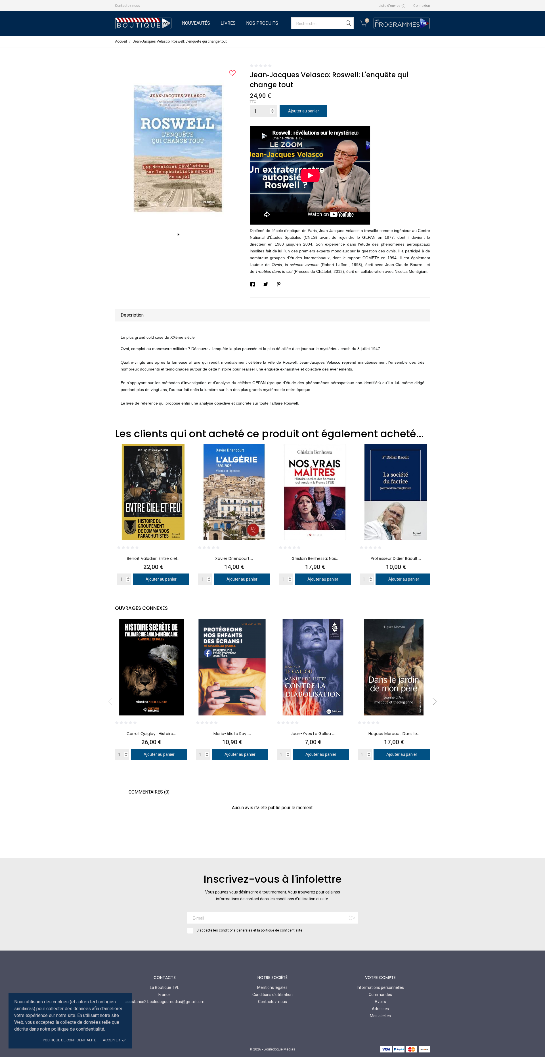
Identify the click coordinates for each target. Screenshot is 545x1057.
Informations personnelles (380, 987)
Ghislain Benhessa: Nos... (315, 558)
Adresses (380, 1008)
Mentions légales (272, 987)
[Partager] (252, 284)
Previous (112, 701)
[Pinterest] (278, 284)
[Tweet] (265, 284)
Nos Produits (262, 23)
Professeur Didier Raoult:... (396, 558)
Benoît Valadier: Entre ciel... (153, 558)
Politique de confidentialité (69, 1040)
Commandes (380, 994)
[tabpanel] (178, 148)
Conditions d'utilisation (272, 994)
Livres (228, 23)
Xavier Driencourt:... (234, 558)
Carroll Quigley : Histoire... (151, 733)
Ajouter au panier (303, 111)
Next (433, 701)
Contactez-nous (127, 6)
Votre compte (380, 977)
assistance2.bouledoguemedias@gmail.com (164, 1001)
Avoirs (380, 1001)
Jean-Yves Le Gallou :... (313, 733)
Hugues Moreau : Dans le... (394, 733)
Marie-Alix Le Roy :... (232, 733)
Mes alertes (380, 1016)
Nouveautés (196, 23)
